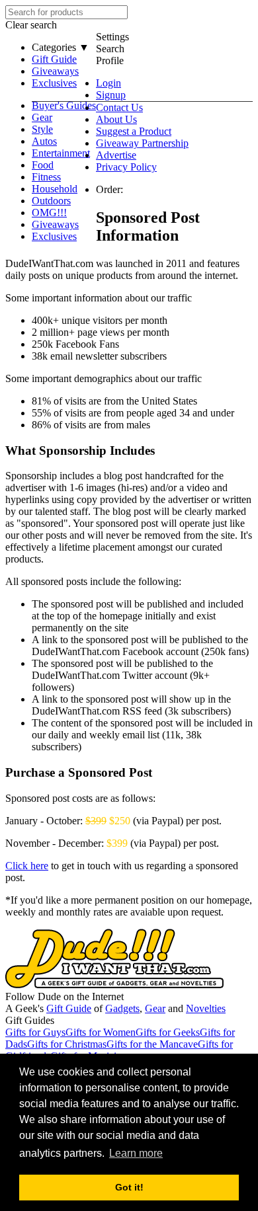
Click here (26, 865)
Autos (44, 141)
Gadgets (122, 1008)
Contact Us (119, 107)
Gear (42, 117)
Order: (109, 189)
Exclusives (54, 83)
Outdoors (51, 200)
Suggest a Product (133, 131)
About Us (116, 119)
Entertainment (61, 153)
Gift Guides (29, 1020)
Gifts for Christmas (67, 1044)
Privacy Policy (126, 167)
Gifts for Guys (35, 1032)
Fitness (46, 176)
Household (54, 188)
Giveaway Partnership (142, 143)
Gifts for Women (100, 1032)
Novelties (206, 1008)
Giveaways (55, 71)
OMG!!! (49, 212)
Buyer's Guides (64, 105)
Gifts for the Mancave (152, 1044)
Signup (111, 94)
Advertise (116, 155)
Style (42, 129)
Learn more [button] (136, 1153)
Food (43, 165)
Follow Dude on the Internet (64, 996)
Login (108, 83)
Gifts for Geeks (168, 1032)
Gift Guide (54, 59)
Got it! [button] (129, 1187)
